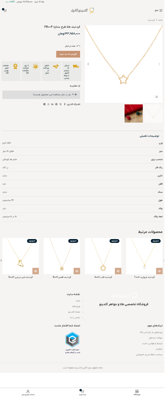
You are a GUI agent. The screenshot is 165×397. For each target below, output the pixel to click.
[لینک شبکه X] (60, 104)
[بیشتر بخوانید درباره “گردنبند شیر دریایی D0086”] (35, 271)
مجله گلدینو (74, 312)
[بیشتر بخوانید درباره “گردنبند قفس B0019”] (77, 271)
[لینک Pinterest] (56, 104)
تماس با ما (75, 317)
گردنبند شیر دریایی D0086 (21, 277)
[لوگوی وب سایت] (82, 10)
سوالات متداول (156, 337)
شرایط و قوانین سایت (152, 343)
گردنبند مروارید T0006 (144, 277)
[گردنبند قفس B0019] (62, 256)
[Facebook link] (65, 104)
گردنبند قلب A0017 (103, 277)
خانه (160, 20)
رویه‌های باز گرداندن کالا (151, 332)
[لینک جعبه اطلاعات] (72, 71)
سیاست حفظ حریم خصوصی (149, 354)
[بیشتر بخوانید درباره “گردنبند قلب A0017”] (118, 271)
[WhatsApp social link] (48, 104)
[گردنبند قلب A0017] (103, 256)
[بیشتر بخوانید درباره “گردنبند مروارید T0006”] (159, 271)
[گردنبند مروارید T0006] (144, 256)
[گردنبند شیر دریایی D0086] (20, 256)
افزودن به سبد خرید (68, 54)
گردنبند (151, 20)
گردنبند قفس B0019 (62, 277)
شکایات (159, 349)
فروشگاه (76, 306)
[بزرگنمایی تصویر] (156, 97)
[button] (159, 64)
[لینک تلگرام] (44, 104)
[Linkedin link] (52, 104)
